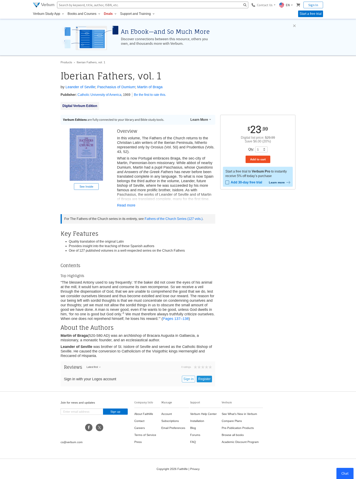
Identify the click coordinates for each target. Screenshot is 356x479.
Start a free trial (311, 13)
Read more (126, 205)
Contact (139, 421)
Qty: (251, 149)
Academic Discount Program (240, 442)
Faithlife (182, 469)
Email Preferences (173, 428)
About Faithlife (143, 414)
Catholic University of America (99, 94)
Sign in (188, 379)
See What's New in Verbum (239, 414)
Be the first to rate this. (150, 94)
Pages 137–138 (176, 319)
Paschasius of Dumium (116, 87)
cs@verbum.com (72, 442)
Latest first (92, 367)
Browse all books (233, 435)
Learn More (199, 119)
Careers (139, 428)
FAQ (193, 442)
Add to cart (258, 159)
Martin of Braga (150, 87)
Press (138, 442)
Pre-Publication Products (238, 428)
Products (66, 62)
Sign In (313, 5)
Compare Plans (232, 421)
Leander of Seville (80, 87)
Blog (193, 428)
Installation (197, 421)
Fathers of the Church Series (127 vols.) (174, 219)
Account (166, 414)
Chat (345, 473)
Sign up (115, 411)
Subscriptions (170, 421)
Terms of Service (145, 435)
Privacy (195, 469)
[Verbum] (44, 5)
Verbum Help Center (203, 414)
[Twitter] (99, 427)
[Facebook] (89, 427)
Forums (195, 435)
